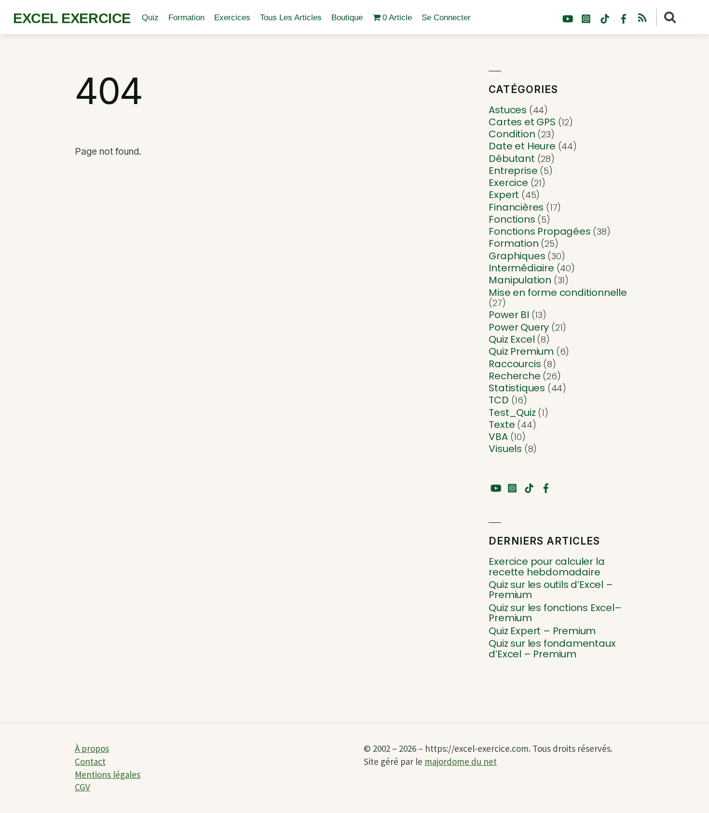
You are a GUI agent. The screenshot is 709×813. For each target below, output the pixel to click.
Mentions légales (107, 774)
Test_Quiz (512, 412)
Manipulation (520, 280)
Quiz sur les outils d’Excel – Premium (551, 590)
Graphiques (517, 256)
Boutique (347, 17)
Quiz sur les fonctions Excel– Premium (555, 613)
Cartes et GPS (522, 122)
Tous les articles (291, 17)
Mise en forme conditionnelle (558, 292)
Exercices (232, 17)
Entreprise (513, 170)
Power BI (509, 314)
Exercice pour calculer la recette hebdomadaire (546, 567)
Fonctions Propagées (539, 231)
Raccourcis (515, 364)
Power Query (519, 327)
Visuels (505, 448)
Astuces (508, 110)
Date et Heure (522, 146)
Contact (90, 761)
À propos (92, 748)
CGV (82, 787)
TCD (498, 400)
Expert (504, 194)
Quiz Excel (511, 339)
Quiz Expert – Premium (542, 631)
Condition (512, 134)
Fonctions (512, 219)
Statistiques (517, 388)
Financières (516, 207)
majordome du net (460, 761)
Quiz (150, 17)
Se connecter (446, 17)
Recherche (514, 376)
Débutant (511, 158)
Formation (186, 17)
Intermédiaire (521, 268)
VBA (498, 436)
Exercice (508, 182)
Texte (502, 424)
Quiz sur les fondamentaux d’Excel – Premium (552, 649)
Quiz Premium (521, 351)
